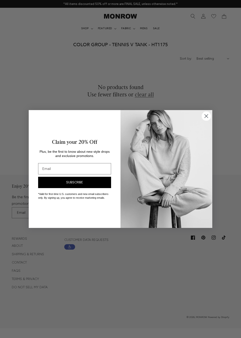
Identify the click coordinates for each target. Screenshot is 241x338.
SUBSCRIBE (74, 182)
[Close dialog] (206, 116)
